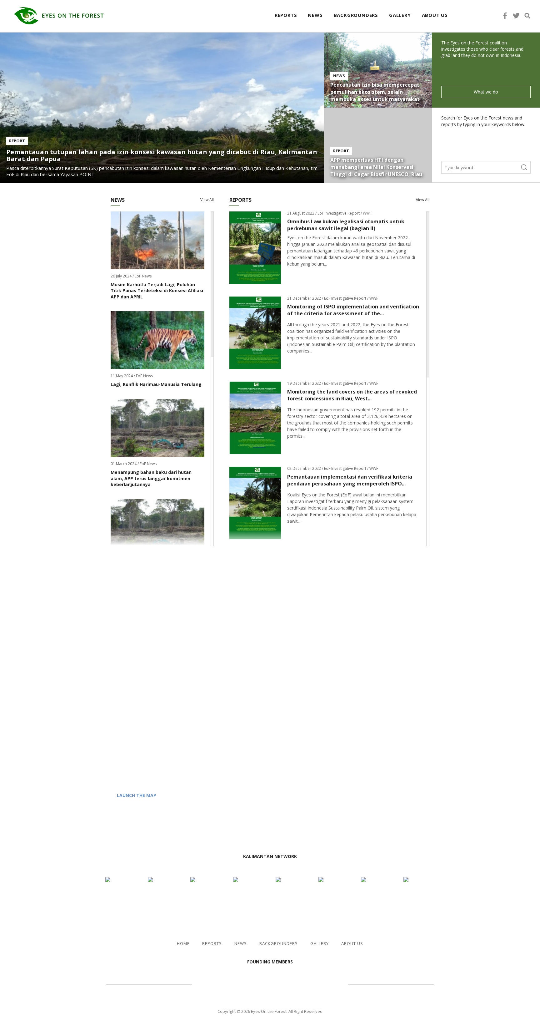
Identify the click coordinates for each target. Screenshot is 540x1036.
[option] (270, 871)
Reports (286, 15)
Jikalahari (226, 984)
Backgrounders (356, 15)
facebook (505, 16)
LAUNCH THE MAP (136, 795)
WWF (323, 984)
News (315, 15)
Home (183, 944)
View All (207, 199)
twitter (516, 16)
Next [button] (303, 857)
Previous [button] (236, 857)
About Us (435, 15)
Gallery (400, 15)
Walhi (279, 984)
